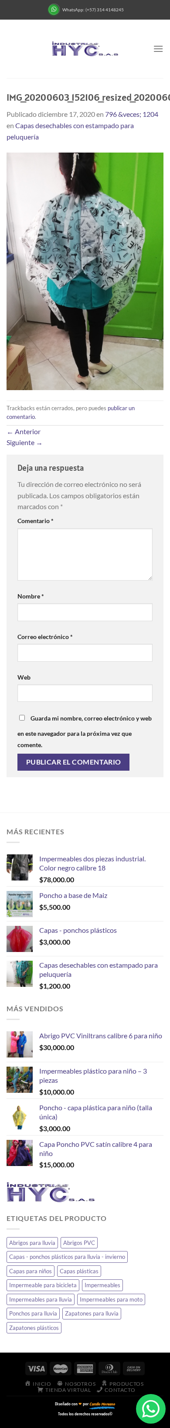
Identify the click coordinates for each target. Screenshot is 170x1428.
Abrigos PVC (79, 1242)
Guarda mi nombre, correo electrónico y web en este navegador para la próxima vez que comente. (84, 731)
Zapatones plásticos (34, 1327)
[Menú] (158, 48)
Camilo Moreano (102, 1403)
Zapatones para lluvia (92, 1313)
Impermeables (102, 1285)
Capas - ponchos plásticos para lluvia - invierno (67, 1256)
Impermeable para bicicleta (43, 1285)
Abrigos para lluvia (32, 1242)
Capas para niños (30, 1271)
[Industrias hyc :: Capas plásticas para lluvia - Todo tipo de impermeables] (85, 49)
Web (24, 677)
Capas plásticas (79, 1271)
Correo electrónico (45, 636)
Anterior (24, 431)
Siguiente (25, 442)
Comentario (35, 520)
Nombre (30, 596)
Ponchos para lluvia (33, 1313)
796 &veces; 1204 (131, 114)
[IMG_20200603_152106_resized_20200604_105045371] (85, 270)
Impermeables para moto (111, 1299)
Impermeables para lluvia (40, 1299)
